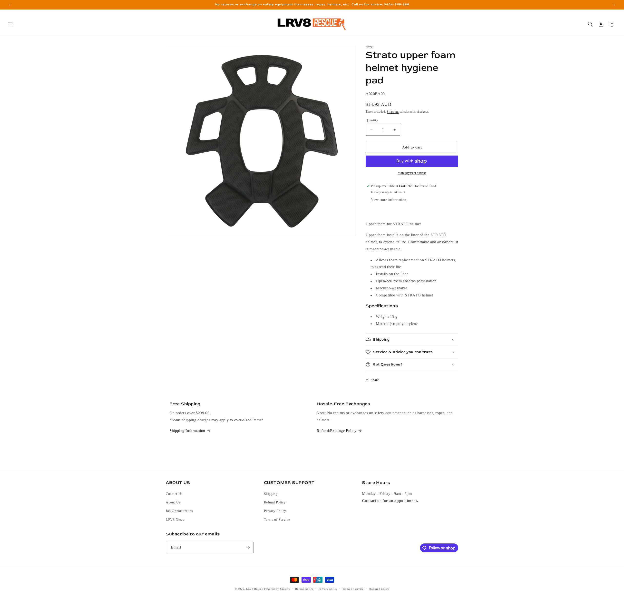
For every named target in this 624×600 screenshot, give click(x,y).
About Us (173, 502)
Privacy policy (328, 588)
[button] (10, 24)
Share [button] (374, 380)
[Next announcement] (614, 4)
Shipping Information (187, 431)
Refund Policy (275, 502)
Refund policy (304, 588)
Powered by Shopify (277, 588)
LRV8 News (175, 519)
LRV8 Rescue (254, 588)
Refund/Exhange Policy (337, 431)
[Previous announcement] (9, 4)
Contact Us (174, 494)
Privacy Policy (275, 511)
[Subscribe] (248, 547)
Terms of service (353, 588)
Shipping (393, 111)
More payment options (412, 173)
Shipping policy (379, 588)
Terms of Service (277, 519)
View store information (388, 200)
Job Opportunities (179, 511)
